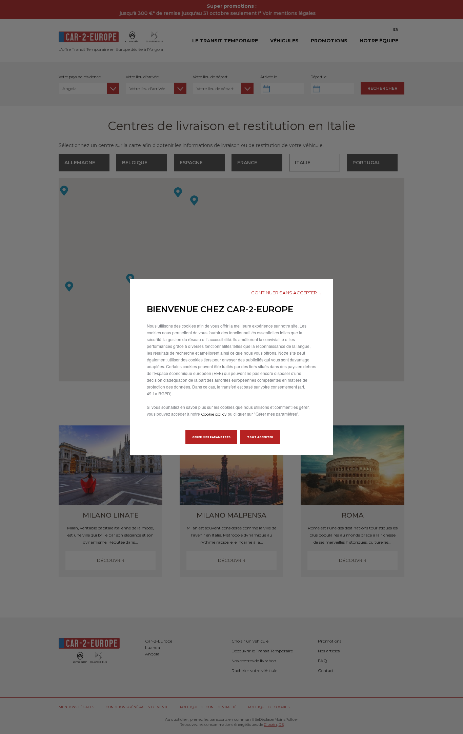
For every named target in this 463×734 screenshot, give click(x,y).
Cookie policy (214, 414)
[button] (286, 293)
